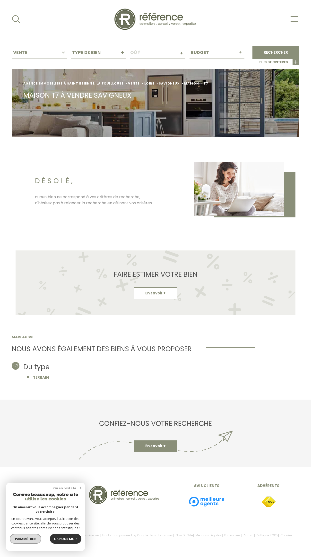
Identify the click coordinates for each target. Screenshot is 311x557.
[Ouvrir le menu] (295, 19)
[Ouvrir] (16, 19)
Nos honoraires (161, 535)
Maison (191, 83)
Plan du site (184, 535)
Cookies (286, 535)
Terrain (41, 377)
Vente (134, 83)
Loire (149, 83)
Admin (248, 535)
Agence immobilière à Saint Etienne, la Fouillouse (73, 83)
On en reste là (64, 488)
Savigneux (169, 83)
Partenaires (232, 535)
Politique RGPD (267, 535)
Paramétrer (25, 539)
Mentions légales (208, 535)
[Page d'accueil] (155, 19)
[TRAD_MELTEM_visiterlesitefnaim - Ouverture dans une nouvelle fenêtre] (268, 502)
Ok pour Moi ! (65, 539)
